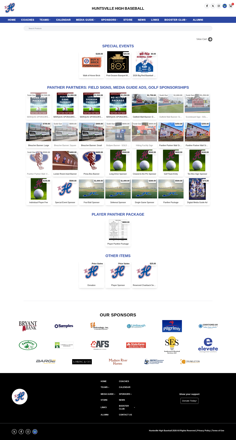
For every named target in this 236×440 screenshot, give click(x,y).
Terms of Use (218, 431)
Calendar (63, 19)
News (142, 19)
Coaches (27, 19)
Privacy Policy (203, 431)
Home (12, 19)
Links (155, 19)
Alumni (198, 19)
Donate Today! (189, 401)
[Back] (210, 39)
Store (128, 19)
